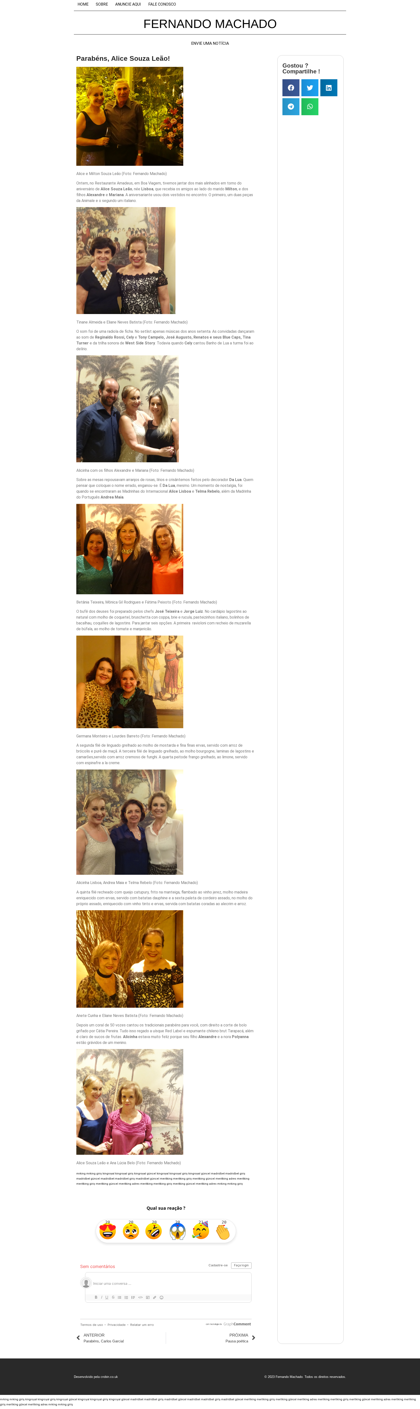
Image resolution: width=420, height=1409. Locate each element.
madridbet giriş (235, 1173)
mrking (81, 1173)
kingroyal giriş (124, 1173)
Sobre (102, 4)
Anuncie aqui (128, 4)
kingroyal (108, 1173)
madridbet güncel (88, 1178)
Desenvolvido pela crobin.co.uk (96, 1377)
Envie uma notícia (210, 43)
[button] (290, 87)
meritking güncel (203, 1178)
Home (83, 4)
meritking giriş (182, 1178)
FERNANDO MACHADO (210, 24)
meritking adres (226, 1178)
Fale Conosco (162, 4)
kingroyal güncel (145, 1173)
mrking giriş (94, 1173)
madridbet (218, 1173)
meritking (166, 1178)
